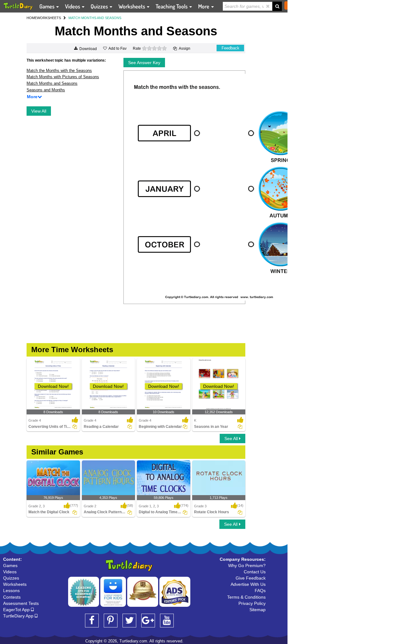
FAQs (260, 590)
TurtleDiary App (19, 615)
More (204, 6)
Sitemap (257, 609)
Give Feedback (251, 578)
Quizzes (100, 6)
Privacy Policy (252, 603)
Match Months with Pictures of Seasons (63, 76)
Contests (12, 597)
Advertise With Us (248, 584)
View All (38, 111)
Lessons (11, 590)
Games (47, 6)
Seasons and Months (46, 90)
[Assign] (74, 426)
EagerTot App (17, 609)
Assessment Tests (21, 603)
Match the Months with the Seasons (59, 70)
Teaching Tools (172, 6)
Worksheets (132, 6)
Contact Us (255, 571)
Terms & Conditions (246, 597)
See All (231, 438)
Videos (73, 6)
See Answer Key (144, 62)
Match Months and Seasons (52, 83)
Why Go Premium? (247, 565)
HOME (32, 18)
